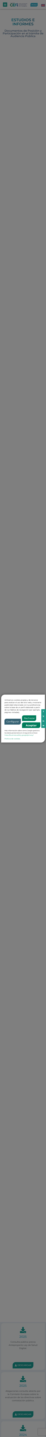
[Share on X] (43, 716)
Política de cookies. (12, 739)
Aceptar (31, 725)
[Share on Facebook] (43, 711)
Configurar (12, 721)
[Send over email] (43, 725)
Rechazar (29, 718)
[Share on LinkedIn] (43, 721)
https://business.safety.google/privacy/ (18, 735)
